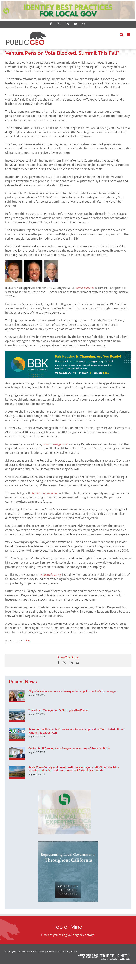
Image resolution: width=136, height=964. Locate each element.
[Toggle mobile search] (121, 35)
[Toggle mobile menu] (129, 35)
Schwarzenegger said (55, 444)
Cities (27, 640)
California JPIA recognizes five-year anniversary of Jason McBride (69, 748)
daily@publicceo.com (49, 951)
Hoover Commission (44, 493)
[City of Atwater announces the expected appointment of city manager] (17, 696)
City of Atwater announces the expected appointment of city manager (72, 691)
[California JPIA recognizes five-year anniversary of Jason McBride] (17, 753)
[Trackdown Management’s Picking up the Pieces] (17, 715)
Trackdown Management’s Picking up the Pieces (58, 710)
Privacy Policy (70, 951)
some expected (85, 288)
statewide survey (51, 575)
